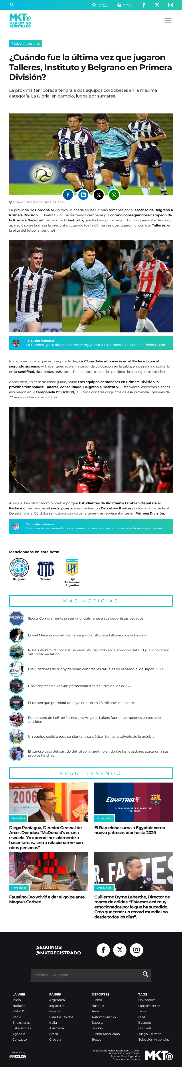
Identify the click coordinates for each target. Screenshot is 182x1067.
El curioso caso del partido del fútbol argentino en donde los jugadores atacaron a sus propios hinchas (98, 753)
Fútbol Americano (106, 1034)
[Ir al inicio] (20, 21)
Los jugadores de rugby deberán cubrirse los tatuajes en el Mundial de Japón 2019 (95, 669)
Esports (97, 1022)
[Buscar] (12, 5)
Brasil (53, 1034)
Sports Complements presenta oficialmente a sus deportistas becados (85, 618)
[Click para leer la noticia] (16, 618)
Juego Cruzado (150, 1034)
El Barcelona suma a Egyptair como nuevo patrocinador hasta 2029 (129, 830)
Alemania (56, 1028)
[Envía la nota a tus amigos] (114, 195)
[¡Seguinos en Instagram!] (170, 5)
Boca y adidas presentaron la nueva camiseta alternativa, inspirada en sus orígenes (94, 528)
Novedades (146, 1000)
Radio (16, 1017)
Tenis (95, 1011)
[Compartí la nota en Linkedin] (83, 195)
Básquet (98, 1005)
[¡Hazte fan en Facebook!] (144, 5)
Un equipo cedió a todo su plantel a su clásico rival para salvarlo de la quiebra (91, 737)
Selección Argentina (154, 1039)
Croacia (55, 1039)
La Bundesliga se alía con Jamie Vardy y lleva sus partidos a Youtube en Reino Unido (95, 345)
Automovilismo (104, 1017)
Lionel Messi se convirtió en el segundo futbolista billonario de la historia (87, 635)
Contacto (19, 1039)
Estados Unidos (61, 1017)
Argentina (57, 1000)
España (54, 1011)
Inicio (16, 1000)
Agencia (18, 1034)
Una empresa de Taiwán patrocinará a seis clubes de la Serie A (79, 686)
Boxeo (96, 1039)
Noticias (18, 1005)
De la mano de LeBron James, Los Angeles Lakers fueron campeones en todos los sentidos (95, 719)
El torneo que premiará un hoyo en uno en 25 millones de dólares (81, 703)
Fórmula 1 (146, 1028)
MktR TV (19, 1011)
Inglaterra (56, 1005)
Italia (53, 1022)
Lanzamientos (149, 1005)
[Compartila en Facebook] (68, 195)
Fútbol (97, 1000)
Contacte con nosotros (126, 1059)
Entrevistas (21, 1022)
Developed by (17, 1054)
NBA (141, 1017)
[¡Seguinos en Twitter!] (157, 5)
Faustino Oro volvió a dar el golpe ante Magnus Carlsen (47, 899)
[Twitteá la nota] (99, 195)
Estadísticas (21, 1028)
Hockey (97, 1028)
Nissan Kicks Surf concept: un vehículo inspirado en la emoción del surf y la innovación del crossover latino (98, 652)
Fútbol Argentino (25, 43)
